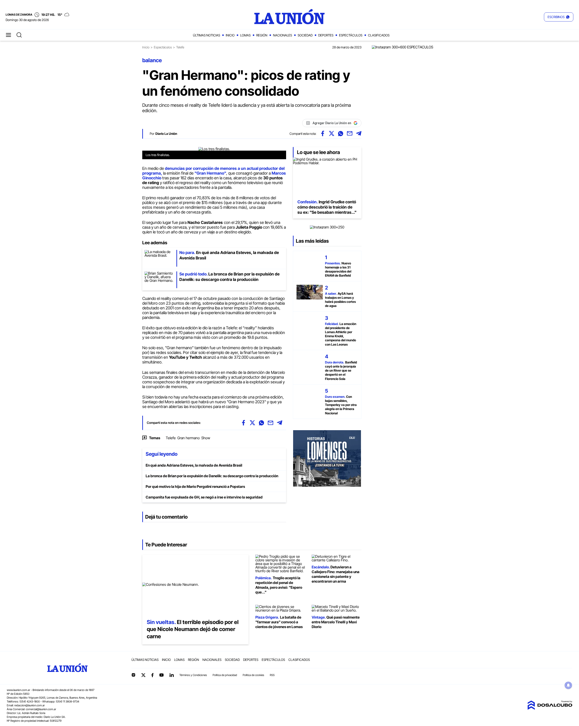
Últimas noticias (206, 35)
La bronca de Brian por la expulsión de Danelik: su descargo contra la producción (212, 476)
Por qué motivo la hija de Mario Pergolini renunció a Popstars (195, 486)
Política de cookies (253, 675)
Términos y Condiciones (193, 675)
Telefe (171, 438)
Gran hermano (188, 438)
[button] (558, 16)
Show (205, 438)
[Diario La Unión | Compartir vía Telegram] (358, 133)
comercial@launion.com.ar (41, 709)
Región (261, 35)
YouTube (161, 675)
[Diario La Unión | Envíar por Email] (349, 133)
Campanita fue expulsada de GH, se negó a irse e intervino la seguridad (204, 497)
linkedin (171, 675)
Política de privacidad (225, 675)
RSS (272, 675)
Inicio (230, 35)
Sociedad (305, 35)
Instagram (133, 675)
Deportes (325, 35)
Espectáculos (350, 35)
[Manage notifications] (568, 685)
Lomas (245, 35)
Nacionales (282, 35)
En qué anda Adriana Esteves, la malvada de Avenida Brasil (194, 465)
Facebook (152, 675)
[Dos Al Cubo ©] (549, 708)
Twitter (143, 675)
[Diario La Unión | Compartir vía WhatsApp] (340, 133)
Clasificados (378, 35)
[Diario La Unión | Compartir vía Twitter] (331, 133)
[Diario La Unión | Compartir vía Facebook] (322, 133)
